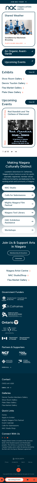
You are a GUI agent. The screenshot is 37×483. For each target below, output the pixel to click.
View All (5, 367)
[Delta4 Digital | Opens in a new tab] (18, 458)
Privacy (6, 462)
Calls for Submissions (15, 195)
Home (4, 415)
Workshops (10, 230)
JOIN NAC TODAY (17, 2)
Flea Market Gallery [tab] (12, 87)
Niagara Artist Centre (17, 270)
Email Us (5, 387)
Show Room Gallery (9, 400)
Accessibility (15, 462)
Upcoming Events (14, 480)
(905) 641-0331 (8, 383)
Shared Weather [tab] (14, 15)
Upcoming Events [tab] (15, 62)
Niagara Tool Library (15, 212)
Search (23, 462)
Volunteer (18, 258)
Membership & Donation (18, 253)
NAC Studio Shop (8, 428)
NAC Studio (10, 187)
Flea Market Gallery (17, 280)
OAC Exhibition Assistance (12, 221)
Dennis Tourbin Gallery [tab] (13, 83)
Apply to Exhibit (8, 417)
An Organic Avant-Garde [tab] (16, 52)
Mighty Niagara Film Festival (15, 203)
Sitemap (30, 462)
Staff (18, 466)
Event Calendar (8, 423)
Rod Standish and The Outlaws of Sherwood (18, 112)
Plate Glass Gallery (14, 43)
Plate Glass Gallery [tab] (11, 92)
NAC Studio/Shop (17, 275)
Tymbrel (32, 474)
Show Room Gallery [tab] (12, 78)
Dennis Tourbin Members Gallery (15, 397)
